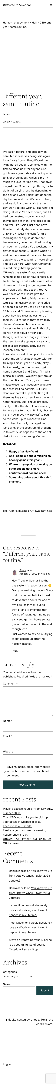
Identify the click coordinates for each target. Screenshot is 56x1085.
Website (8, 751)
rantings (46, 510)
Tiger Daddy (16, 922)
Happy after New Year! (23, 451)
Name (8, 721)
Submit (44, 990)
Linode (34, 1019)
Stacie (22, 570)
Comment (10, 683)
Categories (10, 971)
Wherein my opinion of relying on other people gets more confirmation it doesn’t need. (30, 469)
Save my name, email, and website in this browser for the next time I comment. (28, 771)
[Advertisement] (28, 61)
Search (7, 984)
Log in (7, 1064)
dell (34, 22)
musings (23, 510)
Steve (12, 939)
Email (7, 736)
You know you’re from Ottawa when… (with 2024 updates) (30, 875)
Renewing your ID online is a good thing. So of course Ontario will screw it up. (30, 944)
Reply (15, 650)
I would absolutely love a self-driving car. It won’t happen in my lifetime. (28, 910)
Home (6, 22)
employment (21, 22)
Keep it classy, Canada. (17, 826)
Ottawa (35, 510)
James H (14, 905)
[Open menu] (51, 5)
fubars (13, 510)
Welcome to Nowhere (17, 5)
